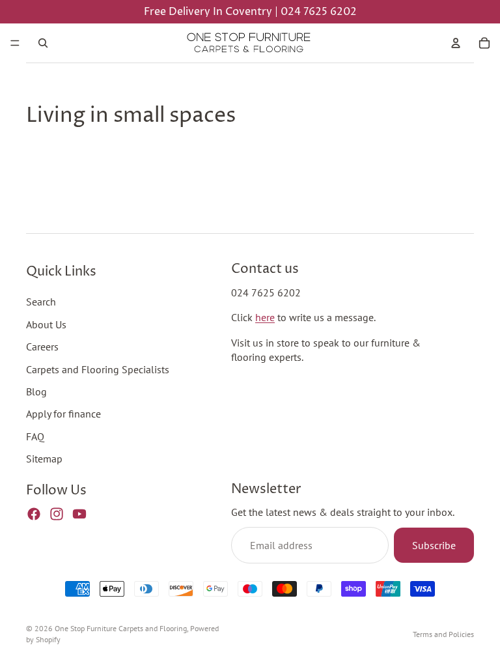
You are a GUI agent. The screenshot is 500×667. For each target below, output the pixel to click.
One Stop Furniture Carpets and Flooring (121, 628)
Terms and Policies (443, 634)
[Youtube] (79, 513)
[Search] (43, 43)
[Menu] (15, 43)
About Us (46, 323)
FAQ (35, 435)
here (265, 317)
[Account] (455, 43)
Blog (36, 390)
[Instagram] (56, 513)
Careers (42, 346)
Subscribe (434, 544)
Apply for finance (63, 413)
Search (41, 301)
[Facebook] (34, 513)
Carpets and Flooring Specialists (97, 368)
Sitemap (44, 458)
